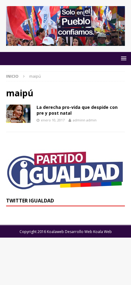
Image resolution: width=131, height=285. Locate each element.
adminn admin (85, 120)
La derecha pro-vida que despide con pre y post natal (77, 110)
